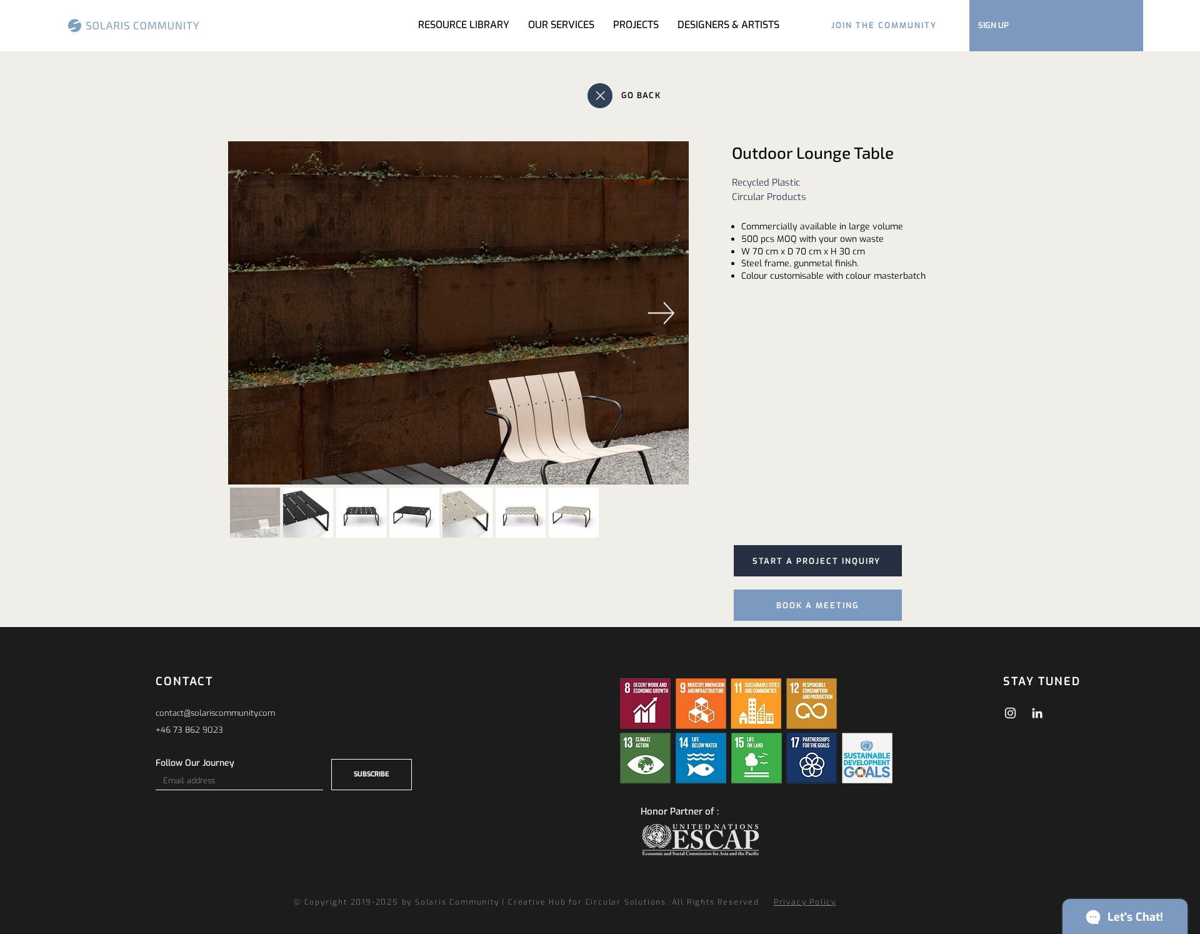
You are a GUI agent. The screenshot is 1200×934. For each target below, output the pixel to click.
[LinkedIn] (1037, 713)
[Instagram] (1010, 713)
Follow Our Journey (195, 763)
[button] (636, 25)
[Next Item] (661, 313)
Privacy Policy (805, 902)
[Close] (600, 95)
